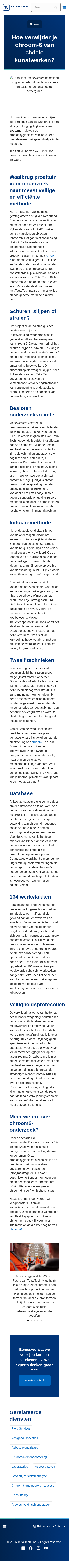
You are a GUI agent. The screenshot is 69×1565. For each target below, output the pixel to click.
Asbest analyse (45, 1466)
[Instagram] (38, 1548)
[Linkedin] (23, 1548)
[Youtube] (46, 1548)
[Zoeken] (56, 7)
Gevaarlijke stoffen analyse (29, 1476)
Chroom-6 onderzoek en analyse (33, 1485)
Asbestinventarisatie (25, 1447)
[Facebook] (31, 1548)
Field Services (21, 1428)
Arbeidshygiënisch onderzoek (31, 1504)
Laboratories (20, 1466)
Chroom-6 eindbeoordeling (29, 1457)
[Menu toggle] (64, 7)
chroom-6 (38, 742)
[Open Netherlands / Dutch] (64, 1526)
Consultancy (20, 1495)
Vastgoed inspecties (25, 1438)
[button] (13, 1280)
